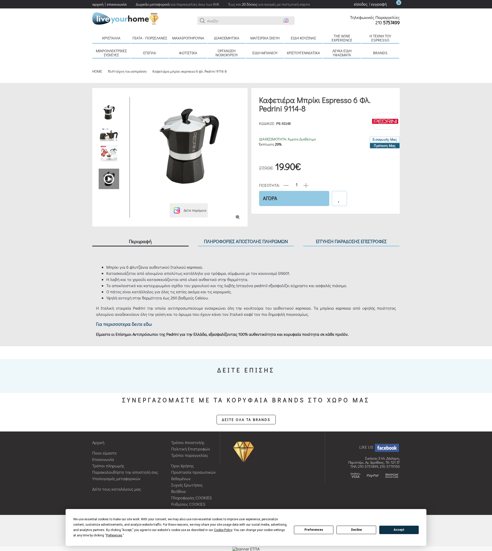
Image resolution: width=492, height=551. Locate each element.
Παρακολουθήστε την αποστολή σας (125, 472)
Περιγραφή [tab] (140, 241)
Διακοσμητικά (226, 37)
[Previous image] (137, 99)
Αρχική (98, 442)
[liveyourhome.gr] (125, 17)
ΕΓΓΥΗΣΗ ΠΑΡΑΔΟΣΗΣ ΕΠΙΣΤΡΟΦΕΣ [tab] (351, 241)
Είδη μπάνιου (265, 52)
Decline (356, 530)
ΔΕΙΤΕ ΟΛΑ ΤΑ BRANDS (246, 419)
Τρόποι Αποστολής (187, 442)
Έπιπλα (149, 52)
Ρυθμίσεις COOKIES (188, 504)
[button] (202, 20)
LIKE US (366, 447)
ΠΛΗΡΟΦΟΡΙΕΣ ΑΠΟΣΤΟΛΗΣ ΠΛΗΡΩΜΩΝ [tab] (246, 241)
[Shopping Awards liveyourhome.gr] (245, 451)
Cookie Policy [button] (223, 530)
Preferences (313, 530)
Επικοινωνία (103, 459)
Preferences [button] (114, 535)
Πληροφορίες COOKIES (191, 497)
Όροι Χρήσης (182, 465)
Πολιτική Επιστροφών (190, 448)
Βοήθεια (178, 491)
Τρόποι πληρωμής (108, 465)
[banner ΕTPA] (246, 548)
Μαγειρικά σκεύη (265, 37)
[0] (394, 4)
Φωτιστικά (188, 52)
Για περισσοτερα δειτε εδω (124, 324)
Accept (399, 530)
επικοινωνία (117, 4)
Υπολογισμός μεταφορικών (116, 478)
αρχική (98, 4)
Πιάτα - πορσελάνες (149, 37)
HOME (97, 71)
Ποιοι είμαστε (104, 453)
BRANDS (380, 52)
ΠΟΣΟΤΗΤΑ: (269, 184)
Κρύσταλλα (111, 37)
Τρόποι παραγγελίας (189, 455)
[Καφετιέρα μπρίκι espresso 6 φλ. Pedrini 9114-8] (237, 216)
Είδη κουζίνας (303, 37)
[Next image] (137, 197)
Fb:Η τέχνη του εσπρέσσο (127, 71)
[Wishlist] (339, 198)
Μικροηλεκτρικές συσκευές (111, 52)
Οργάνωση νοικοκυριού (227, 52)
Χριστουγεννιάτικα (303, 52)
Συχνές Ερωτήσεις (187, 485)
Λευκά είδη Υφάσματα (342, 52)
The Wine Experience (342, 37)
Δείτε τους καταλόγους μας (116, 489)
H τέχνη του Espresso (380, 37)
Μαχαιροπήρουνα (188, 37)
